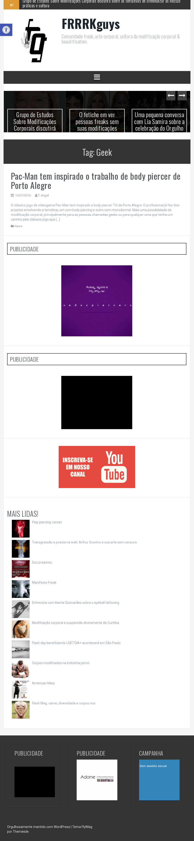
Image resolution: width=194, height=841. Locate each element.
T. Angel (43, 195)
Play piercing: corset (47, 522)
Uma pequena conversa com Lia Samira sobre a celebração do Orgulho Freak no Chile (159, 124)
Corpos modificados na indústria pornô (60, 663)
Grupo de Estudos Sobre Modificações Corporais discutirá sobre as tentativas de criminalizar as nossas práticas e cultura (35, 131)
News (18, 226)
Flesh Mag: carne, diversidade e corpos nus (63, 703)
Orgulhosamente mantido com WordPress (39, 827)
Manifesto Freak (44, 582)
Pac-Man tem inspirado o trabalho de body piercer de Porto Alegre (96, 180)
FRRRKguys (91, 23)
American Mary (43, 683)
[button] (6, 30)
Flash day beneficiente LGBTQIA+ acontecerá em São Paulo (76, 643)
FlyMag (87, 827)
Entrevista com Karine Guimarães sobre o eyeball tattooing (75, 603)
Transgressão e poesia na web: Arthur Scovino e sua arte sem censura (84, 542)
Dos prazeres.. (42, 562)
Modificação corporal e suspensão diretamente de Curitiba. (76, 623)
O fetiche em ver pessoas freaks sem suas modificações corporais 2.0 (77, 4)
